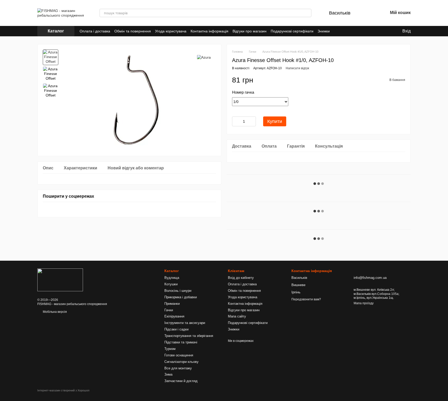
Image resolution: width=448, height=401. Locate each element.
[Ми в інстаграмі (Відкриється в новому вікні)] (343, 31)
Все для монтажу (178, 368)
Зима (168, 374)
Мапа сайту (237, 316)
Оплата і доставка (95, 31)
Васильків (340, 13)
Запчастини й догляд (181, 381)
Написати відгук (297, 68)
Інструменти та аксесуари (184, 323)
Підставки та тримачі (180, 342)
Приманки (172, 304)
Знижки (324, 31)
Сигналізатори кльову (181, 362)
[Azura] (204, 57)
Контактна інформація (209, 31)
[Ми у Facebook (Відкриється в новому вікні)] (337, 31)
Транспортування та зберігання (188, 336)
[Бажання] (370, 13)
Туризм (170, 349)
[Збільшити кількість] (252, 121)
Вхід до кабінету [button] (241, 278)
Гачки (168, 310)
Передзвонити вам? (306, 299)
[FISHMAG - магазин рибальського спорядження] (60, 279)
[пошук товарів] (307, 13)
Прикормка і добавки (180, 297)
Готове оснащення (178, 355)
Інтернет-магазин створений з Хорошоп (63, 390)
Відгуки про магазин (250, 31)
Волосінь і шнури (177, 291)
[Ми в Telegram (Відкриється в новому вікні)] (349, 31)
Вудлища (171, 278)
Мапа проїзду (364, 303)
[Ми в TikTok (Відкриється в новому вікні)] (356, 31)
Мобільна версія (54, 312)
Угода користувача (170, 31)
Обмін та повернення (132, 31)
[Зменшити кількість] (236, 121)
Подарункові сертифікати (292, 31)
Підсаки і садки (176, 329)
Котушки (171, 284)
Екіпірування (174, 316)
